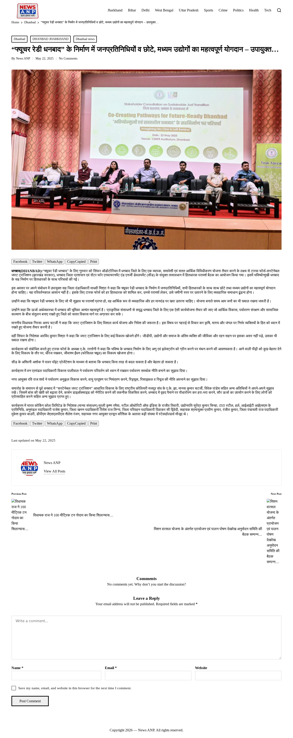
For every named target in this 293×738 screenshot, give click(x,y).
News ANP (52, 463)
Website (201, 668)
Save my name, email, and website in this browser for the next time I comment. (74, 688)
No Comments (68, 58)
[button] (54, 471)
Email (111, 668)
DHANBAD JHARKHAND (50, 39)
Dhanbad (19, 39)
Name (17, 668)
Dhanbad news (85, 39)
